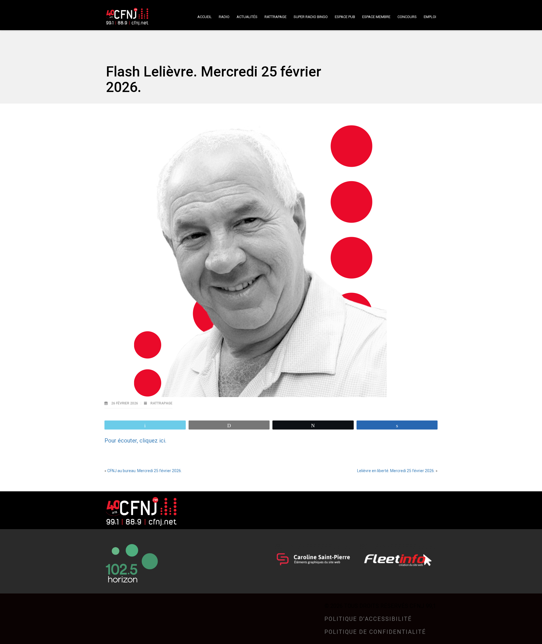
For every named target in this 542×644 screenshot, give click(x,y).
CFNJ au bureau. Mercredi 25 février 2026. (144, 470)
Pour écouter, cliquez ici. (135, 440)
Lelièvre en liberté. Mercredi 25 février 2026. (396, 470)
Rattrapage (161, 403)
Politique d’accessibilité (368, 618)
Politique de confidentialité (375, 631)
